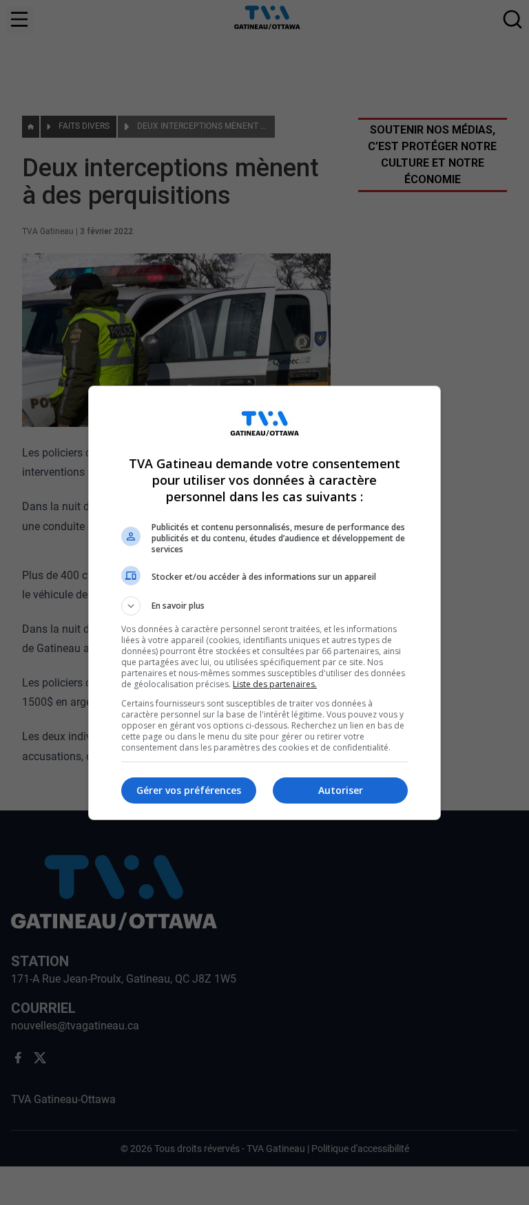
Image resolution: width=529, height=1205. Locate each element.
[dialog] (264, 603)
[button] (264, 606)
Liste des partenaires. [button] (275, 684)
